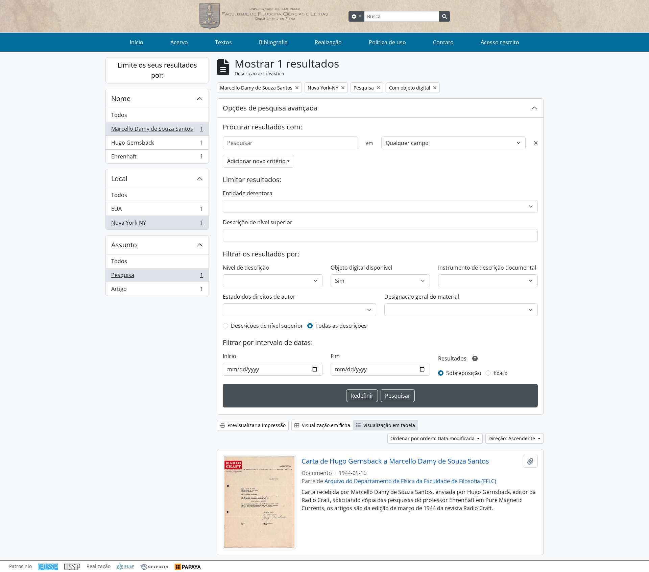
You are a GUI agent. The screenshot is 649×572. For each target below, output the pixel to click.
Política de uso (387, 42)
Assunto (124, 244)
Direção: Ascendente (512, 438)
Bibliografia (273, 42)
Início (136, 42)
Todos (119, 115)
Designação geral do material (421, 296)
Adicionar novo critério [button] (256, 161)
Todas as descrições (341, 325)
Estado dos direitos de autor (259, 296)
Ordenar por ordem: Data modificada (433, 438)
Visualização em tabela (388, 425)
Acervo (179, 42)
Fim (335, 356)
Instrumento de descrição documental (487, 267)
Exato (501, 373)
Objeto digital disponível (361, 267)
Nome (120, 98)
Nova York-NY (157, 224)
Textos (223, 42)
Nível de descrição (246, 267)
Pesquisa (157, 276)
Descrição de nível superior (257, 222)
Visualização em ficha (325, 425)
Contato (443, 42)
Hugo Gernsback (157, 144)
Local (119, 178)
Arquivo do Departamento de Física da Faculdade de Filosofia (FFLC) (410, 481)
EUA (157, 210)
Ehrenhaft (157, 158)
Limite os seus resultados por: (157, 70)
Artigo (157, 290)
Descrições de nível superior (267, 325)
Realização (328, 42)
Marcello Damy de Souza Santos (157, 130)
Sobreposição (463, 373)
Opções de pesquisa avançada (270, 108)
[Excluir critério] (536, 143)
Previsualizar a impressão (256, 425)
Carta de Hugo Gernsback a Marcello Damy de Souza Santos (395, 461)
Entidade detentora (247, 193)
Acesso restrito (500, 42)
